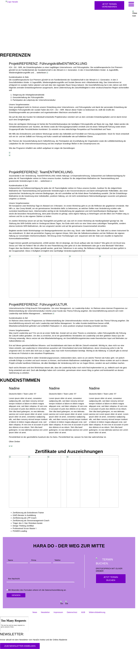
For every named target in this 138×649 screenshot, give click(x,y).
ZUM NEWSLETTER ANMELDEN (19, 646)
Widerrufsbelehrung (97, 612)
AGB (83, 612)
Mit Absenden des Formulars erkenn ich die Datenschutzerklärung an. (37, 590)
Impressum (58, 612)
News (34, 612)
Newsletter (45, 612)
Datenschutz (72, 612)
